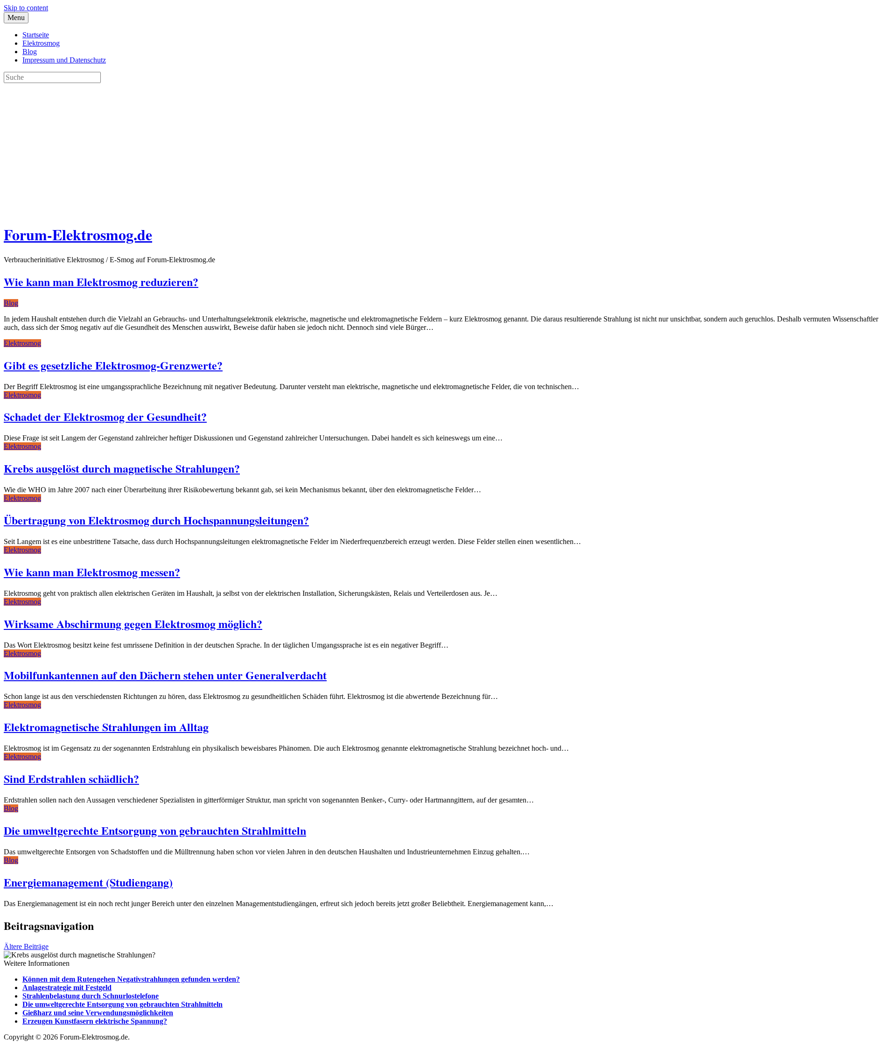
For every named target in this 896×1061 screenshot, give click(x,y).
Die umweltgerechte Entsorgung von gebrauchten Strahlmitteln (155, 830)
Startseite (35, 35)
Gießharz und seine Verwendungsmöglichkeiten (97, 1013)
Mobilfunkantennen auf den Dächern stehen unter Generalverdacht (165, 675)
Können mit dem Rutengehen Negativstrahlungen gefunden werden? (131, 979)
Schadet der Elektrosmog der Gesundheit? (105, 416)
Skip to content (26, 8)
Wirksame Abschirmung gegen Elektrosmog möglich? (133, 623)
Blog (29, 52)
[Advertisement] (284, 148)
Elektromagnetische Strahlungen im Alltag (106, 727)
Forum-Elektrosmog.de (78, 234)
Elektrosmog (41, 43)
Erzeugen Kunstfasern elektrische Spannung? (94, 1021)
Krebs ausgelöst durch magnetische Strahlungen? (122, 468)
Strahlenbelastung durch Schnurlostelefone (90, 996)
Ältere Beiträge (26, 946)
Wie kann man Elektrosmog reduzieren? (101, 281)
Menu (16, 17)
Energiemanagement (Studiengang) (88, 882)
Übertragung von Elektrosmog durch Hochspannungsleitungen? (156, 520)
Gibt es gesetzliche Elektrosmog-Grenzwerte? (113, 365)
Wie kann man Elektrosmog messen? (92, 572)
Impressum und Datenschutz (64, 60)
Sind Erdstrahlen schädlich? (71, 778)
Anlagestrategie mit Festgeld (67, 987)
